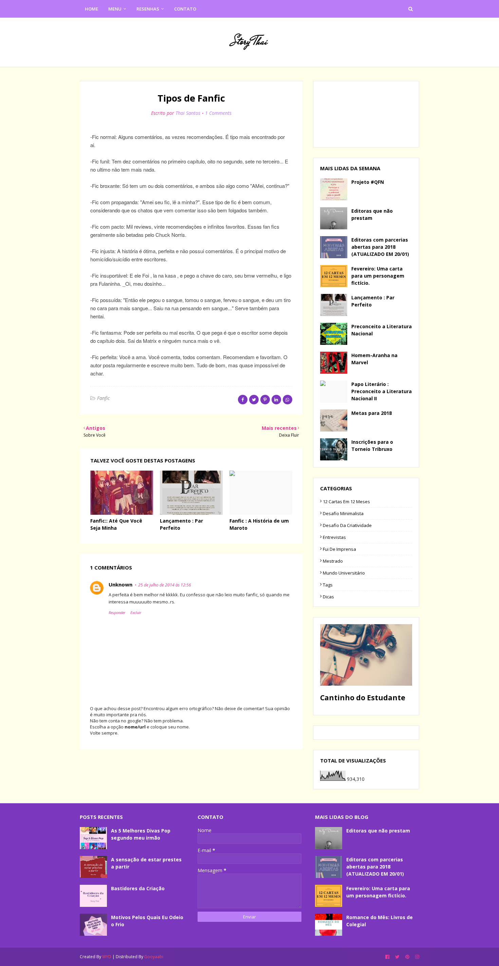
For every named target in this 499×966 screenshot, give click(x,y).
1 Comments (218, 113)
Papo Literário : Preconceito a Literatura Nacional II (381, 391)
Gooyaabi (153, 957)
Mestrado (333, 561)
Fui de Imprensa (339, 549)
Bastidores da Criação (138, 888)
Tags (328, 585)
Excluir (135, 612)
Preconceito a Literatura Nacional (381, 330)
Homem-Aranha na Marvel (374, 359)
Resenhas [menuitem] (147, 9)
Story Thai (249, 41)
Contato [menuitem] (185, 9)
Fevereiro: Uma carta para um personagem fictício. (377, 275)
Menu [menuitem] (115, 9)
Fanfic (103, 398)
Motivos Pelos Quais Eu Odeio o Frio (147, 921)
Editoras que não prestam (372, 214)
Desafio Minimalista (343, 513)
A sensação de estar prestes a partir (146, 863)
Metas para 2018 (371, 413)
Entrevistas (334, 537)
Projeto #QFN (367, 182)
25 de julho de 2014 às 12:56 (164, 585)
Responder (117, 612)
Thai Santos (187, 113)
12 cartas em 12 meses (346, 501)
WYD (106, 957)
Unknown (120, 584)
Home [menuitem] (91, 9)
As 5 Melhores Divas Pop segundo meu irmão (140, 834)
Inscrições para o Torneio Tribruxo (372, 445)
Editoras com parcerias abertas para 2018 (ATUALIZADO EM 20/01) (380, 246)
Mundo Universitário (344, 573)
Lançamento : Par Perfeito (372, 301)
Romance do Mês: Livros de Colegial (379, 921)
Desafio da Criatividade (347, 525)
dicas (328, 597)
